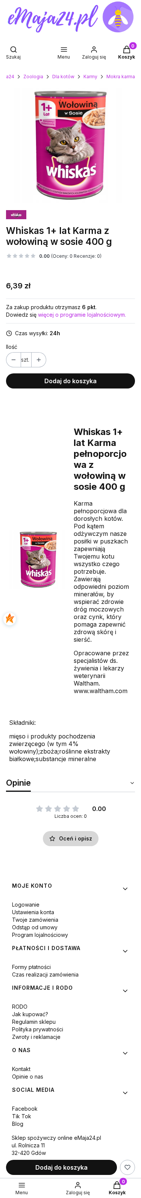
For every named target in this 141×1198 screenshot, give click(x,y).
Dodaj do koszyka (70, 381)
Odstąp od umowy (35, 927)
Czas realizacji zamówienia (45, 974)
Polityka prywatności (37, 1029)
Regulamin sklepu (34, 1021)
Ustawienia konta (33, 912)
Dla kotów (63, 76)
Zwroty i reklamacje (36, 1037)
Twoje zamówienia (35, 919)
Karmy (90, 76)
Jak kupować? (30, 1014)
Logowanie (25, 904)
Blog (17, 1124)
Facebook (25, 1108)
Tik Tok (21, 1116)
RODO (19, 1006)
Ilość (11, 347)
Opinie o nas (27, 1076)
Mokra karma (120, 76)
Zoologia (33, 76)
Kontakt (21, 1069)
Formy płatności (31, 967)
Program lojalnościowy (40, 935)
